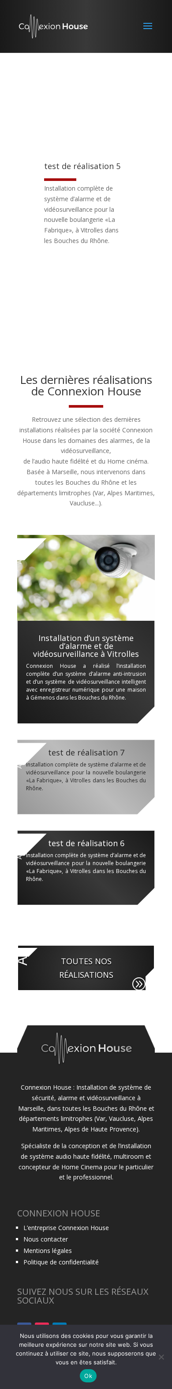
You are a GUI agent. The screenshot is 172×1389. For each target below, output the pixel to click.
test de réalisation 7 (86, 752)
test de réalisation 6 (86, 843)
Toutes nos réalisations (86, 968)
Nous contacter (45, 1239)
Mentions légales (47, 1250)
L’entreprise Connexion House (66, 1227)
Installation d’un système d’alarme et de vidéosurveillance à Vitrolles (86, 646)
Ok (88, 1375)
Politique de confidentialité (61, 1262)
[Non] (161, 1356)
